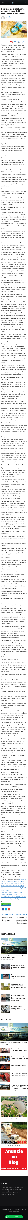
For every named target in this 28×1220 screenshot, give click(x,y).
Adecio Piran (9, 17)
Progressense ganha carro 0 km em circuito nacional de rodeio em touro (19, 1057)
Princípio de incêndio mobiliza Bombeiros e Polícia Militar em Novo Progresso (18, 967)
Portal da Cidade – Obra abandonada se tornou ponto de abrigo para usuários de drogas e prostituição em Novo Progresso (19, 1087)
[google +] (9, 909)
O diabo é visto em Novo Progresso (18, 1065)
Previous (3, 1106)
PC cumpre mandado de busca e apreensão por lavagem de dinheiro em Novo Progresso (13, 956)
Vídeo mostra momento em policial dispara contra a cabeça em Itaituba (19, 1074)
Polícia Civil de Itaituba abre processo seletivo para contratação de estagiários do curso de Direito (18, 997)
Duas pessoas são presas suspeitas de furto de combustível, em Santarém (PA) (18, 1008)
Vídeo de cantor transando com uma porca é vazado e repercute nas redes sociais (19, 1050)
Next (25, 1106)
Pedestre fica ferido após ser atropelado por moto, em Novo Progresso (18, 976)
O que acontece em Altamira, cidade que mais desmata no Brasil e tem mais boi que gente (18, 985)
